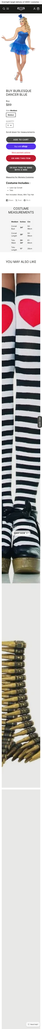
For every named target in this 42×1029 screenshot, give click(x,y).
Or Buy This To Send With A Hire (21, 169)
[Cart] (38, 8)
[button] (7, 8)
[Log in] (34, 8)
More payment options (21, 152)
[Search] (4, 8)
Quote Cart (40, 422)
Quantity (10, 121)
